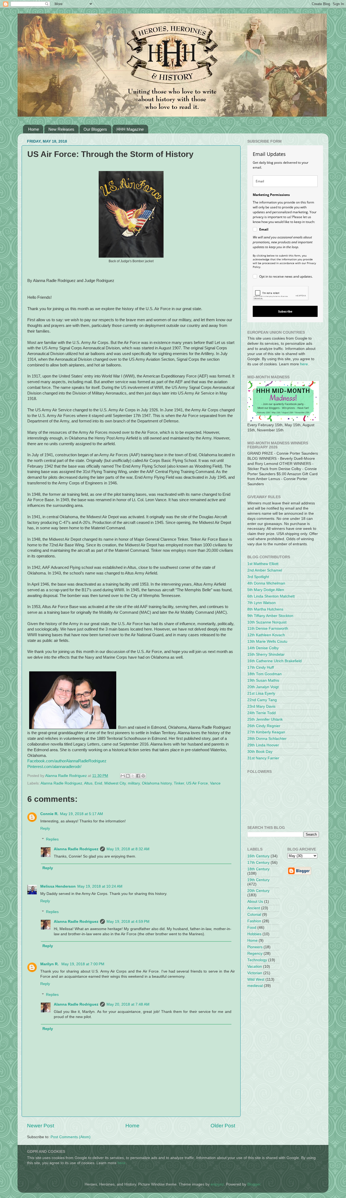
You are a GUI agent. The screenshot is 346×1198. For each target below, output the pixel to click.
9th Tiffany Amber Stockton (270, 616)
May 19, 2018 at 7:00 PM (82, 964)
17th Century (258, 863)
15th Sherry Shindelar (266, 654)
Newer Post (40, 1125)
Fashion (254, 921)
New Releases (61, 129)
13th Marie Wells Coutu (267, 641)
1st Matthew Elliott (262, 564)
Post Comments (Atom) (71, 1137)
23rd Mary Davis (261, 706)
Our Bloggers (95, 129)
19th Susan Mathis (263, 680)
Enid (98, 783)
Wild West (255, 979)
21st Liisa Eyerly (261, 693)
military (134, 783)
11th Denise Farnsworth (267, 628)
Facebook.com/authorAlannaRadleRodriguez (67, 761)
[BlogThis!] (128, 776)
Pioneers (254, 947)
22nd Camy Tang (262, 700)
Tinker (179, 783)
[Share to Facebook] (138, 776)
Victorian (254, 973)
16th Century (258, 856)
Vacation (254, 966)
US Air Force (197, 783)
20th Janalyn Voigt (263, 687)
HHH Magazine (130, 129)
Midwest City (115, 783)
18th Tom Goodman (264, 674)
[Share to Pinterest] (143, 776)
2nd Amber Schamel (264, 570)
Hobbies (254, 934)
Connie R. (49, 814)
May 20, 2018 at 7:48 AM (128, 1004)
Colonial (254, 915)
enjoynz (217, 1184)
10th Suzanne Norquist (267, 622)
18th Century (258, 869)
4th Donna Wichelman (266, 583)
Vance (215, 783)
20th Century (258, 891)
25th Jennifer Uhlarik (265, 719)
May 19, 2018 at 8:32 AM (128, 849)
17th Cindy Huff (260, 667)
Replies (52, 839)
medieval (255, 986)
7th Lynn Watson (261, 603)
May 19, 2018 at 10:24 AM (99, 886)
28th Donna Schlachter (267, 739)
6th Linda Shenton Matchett (271, 596)
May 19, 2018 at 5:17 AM (81, 814)
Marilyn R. (50, 964)
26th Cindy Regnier (263, 726)
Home (33, 129)
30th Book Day (259, 752)
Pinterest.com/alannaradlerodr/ (54, 766)
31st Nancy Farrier (263, 758)
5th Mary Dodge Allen (265, 590)
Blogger (253, 1184)
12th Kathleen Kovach (266, 635)
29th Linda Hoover (263, 745)
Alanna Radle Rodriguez (61, 783)
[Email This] (122, 776)
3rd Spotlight (258, 577)
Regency (254, 953)
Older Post (223, 1125)
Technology (257, 960)
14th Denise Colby (263, 648)
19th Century (258, 880)
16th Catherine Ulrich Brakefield (274, 661)
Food (251, 927)
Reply (45, 828)
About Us (255, 902)
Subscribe (285, 311)
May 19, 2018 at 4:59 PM (128, 922)
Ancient (253, 908)
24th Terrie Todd (261, 713)
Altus (88, 783)
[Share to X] (133, 776)
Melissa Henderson (58, 886)
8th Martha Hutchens (265, 609)
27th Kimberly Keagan (266, 732)
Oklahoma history (157, 783)
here (304, 364)
